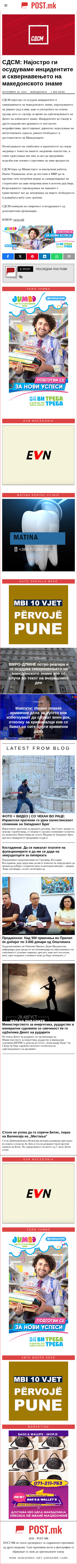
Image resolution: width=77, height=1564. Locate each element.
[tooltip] (8, 256)
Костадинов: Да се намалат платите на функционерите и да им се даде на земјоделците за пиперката (33, 851)
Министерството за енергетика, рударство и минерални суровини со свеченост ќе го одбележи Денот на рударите (38, 1028)
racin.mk (18, 219)
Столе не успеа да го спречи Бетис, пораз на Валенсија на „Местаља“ (36, 1134)
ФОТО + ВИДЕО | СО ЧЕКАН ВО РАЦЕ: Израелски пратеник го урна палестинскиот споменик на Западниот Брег (37, 820)
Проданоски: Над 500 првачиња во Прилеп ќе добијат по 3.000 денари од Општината (37, 940)
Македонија (38, 92)
